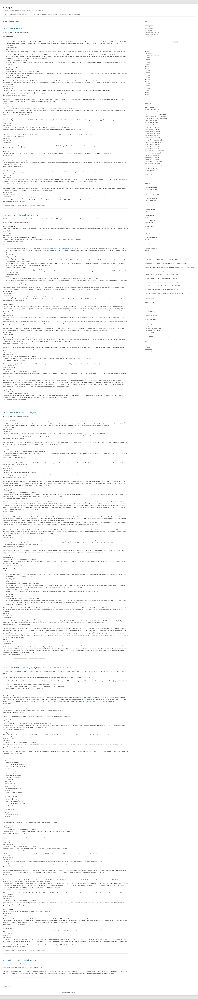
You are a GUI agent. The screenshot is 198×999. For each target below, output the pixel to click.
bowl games (17, 205)
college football (23, 205)
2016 (148, 75)
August (149, 53)
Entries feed (147, 347)
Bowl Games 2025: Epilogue (153, 55)
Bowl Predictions (149, 25)
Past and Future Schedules (151, 30)
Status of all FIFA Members (151, 315)
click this (151, 336)
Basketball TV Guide (149, 28)
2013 (148, 81)
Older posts (7, 986)
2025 (148, 59)
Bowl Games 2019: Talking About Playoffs (19, 412)
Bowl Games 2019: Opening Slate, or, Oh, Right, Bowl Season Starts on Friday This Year (37, 668)
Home (4, 14)
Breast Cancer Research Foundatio (94, 751)
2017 (148, 74)
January (149, 57)
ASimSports (9, 7)
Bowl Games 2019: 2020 (12, 28)
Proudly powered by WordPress (68, 992)
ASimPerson (42, 205)
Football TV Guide (149, 26)
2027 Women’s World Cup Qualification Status (45, 14)
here (6, 673)
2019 (148, 70)
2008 (148, 90)
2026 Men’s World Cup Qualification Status (19, 14)
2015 (148, 77)
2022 (148, 64)
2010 (148, 87)
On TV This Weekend (26, 977)
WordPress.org (148, 351)
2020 (148, 68)
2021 (148, 66)
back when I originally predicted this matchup (59, 248)
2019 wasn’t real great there (91, 701)
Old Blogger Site (148, 36)
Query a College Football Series (152, 32)
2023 (148, 62)
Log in (146, 345)
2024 (148, 61)
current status (87, 219)
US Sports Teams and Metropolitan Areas (70, 14)
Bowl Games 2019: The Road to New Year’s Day (21, 215)
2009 (148, 88)
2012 (148, 83)
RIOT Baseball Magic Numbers (152, 34)
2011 (148, 85)
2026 (148, 51)
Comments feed (148, 349)
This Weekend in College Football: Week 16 (20, 960)
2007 (148, 92)
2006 (148, 94)
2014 (148, 79)
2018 (148, 72)
